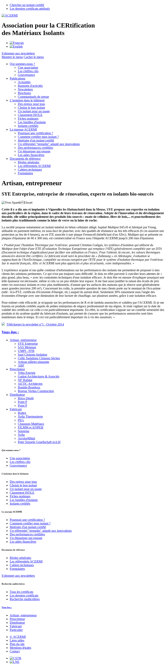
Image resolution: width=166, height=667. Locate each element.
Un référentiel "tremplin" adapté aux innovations (49, 144)
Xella (21, 434)
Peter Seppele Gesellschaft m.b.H (39, 442)
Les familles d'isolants (32, 122)
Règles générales (28, 162)
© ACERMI (18, 636)
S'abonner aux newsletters (18, 575)
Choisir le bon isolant (31, 107)
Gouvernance (26, 75)
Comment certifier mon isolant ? (38, 136)
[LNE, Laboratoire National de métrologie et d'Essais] (14, 662)
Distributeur (17, 394)
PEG (21, 420)
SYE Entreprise (28, 343)
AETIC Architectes (30, 383)
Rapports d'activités (30, 85)
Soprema (23, 431)
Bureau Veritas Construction (36, 391)
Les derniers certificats (24, 595)
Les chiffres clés (28, 71)
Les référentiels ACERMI (34, 166)
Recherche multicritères (25, 599)
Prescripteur (17, 369)
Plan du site (17, 644)
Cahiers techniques (30, 169)
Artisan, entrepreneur (23, 340)
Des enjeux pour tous (31, 104)
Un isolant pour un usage (34, 111)
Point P (22, 402)
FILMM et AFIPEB (30, 427)
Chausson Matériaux (31, 424)
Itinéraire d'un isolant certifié (36, 140)
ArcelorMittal (26, 438)
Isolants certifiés (28, 126)
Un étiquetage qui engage (34, 151)
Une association (28, 67)
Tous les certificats (21, 592)
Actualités (24, 82)
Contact (15, 651)
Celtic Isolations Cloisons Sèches (39, 358)
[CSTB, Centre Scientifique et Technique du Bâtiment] (15, 658)
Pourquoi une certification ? (35, 133)
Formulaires (25, 173)
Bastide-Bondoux (29, 387)
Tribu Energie (26, 372)
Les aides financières (31, 155)
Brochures (24, 93)
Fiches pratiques (28, 118)
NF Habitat (25, 380)
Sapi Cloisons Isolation (32, 354)
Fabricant (16, 409)
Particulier (16, 630)
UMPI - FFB (26, 351)
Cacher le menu (34, 57)
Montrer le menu (12, 57)
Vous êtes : (10, 332)
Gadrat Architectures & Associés (38, 376)
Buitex (22, 413)
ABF (21, 365)
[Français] (17, 43)
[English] (16, 46)
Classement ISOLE (30, 115)
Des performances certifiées (35, 147)
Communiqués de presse (33, 96)
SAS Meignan (27, 347)
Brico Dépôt (26, 398)
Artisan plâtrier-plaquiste (33, 362)
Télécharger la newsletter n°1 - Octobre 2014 (35, 324)
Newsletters (25, 89)
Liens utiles (17, 640)
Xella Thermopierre (30, 416)
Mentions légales (20, 647)
